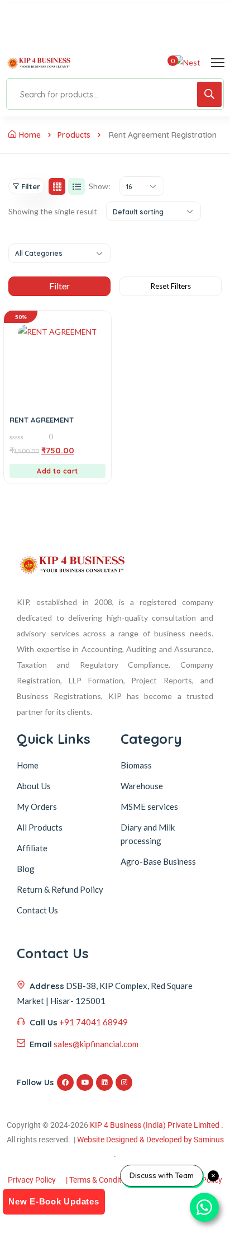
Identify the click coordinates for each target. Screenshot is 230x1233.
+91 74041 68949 (93, 1022)
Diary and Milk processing (148, 834)
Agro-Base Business (158, 861)
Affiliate (32, 848)
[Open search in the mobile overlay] (115, 94)
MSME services (149, 806)
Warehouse (142, 786)
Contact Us (37, 910)
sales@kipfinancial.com (96, 1044)
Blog (26, 869)
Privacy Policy (32, 1179)
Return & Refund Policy (60, 889)
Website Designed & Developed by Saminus (150, 1139)
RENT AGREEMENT (41, 419)
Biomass (136, 765)
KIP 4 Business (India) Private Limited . (156, 1125)
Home (30, 135)
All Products (40, 827)
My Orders (37, 806)
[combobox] (141, 186)
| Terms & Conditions (101, 1179)
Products (74, 135)
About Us (34, 786)
